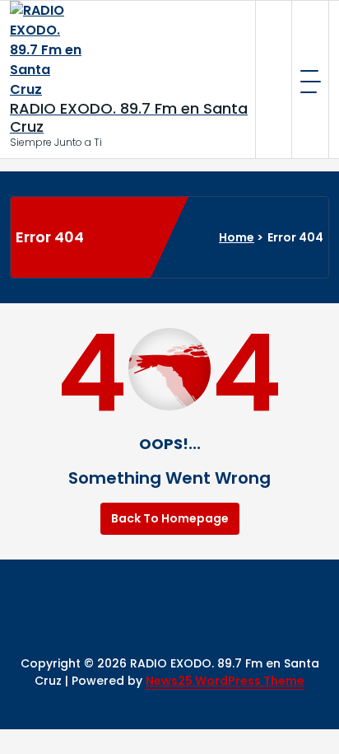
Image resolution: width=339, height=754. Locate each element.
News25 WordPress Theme (225, 680)
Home (236, 237)
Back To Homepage (170, 518)
